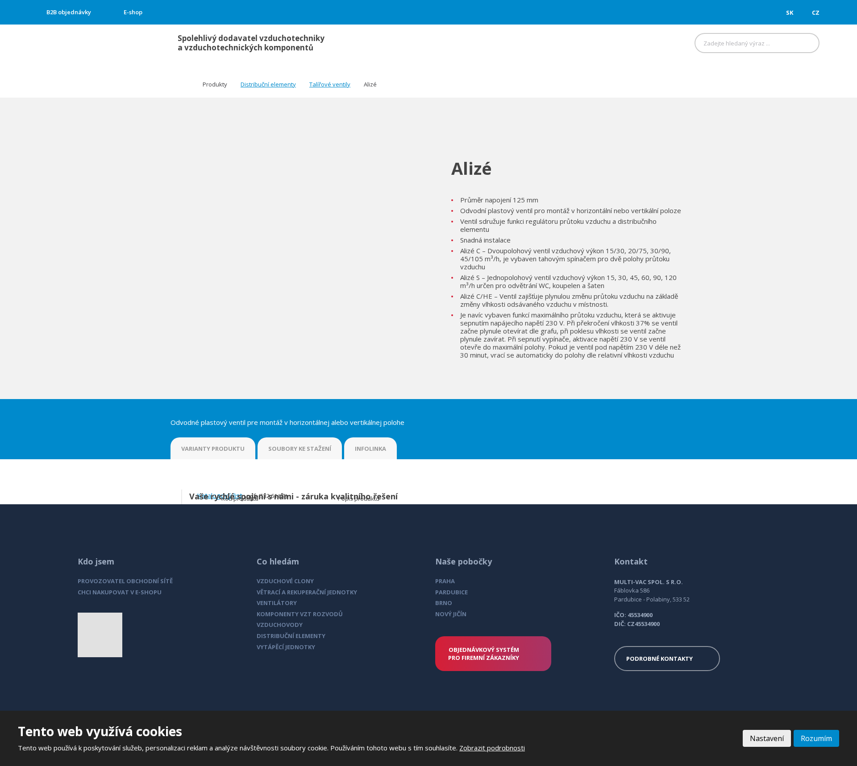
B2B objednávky (68, 12)
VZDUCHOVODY (280, 625)
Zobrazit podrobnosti (492, 747)
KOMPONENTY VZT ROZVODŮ (300, 614)
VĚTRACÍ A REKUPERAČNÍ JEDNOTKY (307, 592)
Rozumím (816, 738)
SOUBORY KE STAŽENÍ (299, 449)
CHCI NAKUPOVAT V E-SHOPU (120, 592)
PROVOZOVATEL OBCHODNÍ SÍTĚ (125, 581)
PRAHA (445, 581)
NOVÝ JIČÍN (450, 614)
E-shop (133, 12)
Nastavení (767, 738)
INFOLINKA (370, 449)
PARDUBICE (451, 592)
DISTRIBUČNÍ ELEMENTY (291, 636)
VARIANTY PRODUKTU (213, 449)
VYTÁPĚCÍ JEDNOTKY (286, 647)
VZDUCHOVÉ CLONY (285, 581)
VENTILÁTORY (277, 603)
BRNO (443, 603)
